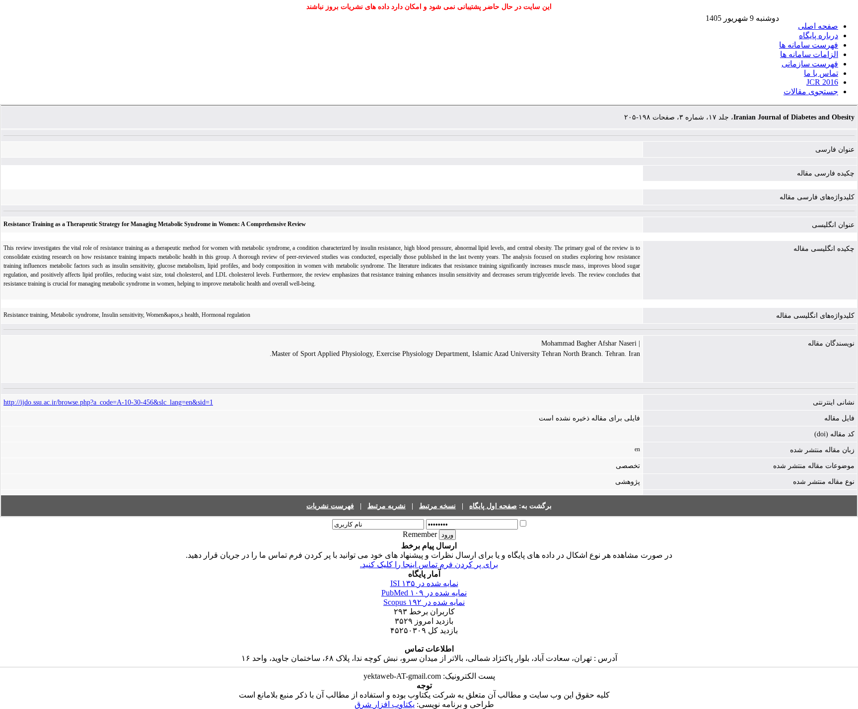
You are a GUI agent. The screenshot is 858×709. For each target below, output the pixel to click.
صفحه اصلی (818, 26)
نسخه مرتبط (437, 506)
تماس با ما (821, 73)
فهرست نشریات (330, 506)
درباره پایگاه (818, 35)
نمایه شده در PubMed (424, 593)
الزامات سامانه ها (809, 54)
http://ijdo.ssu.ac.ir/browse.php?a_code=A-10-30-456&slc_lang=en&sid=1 (108, 402)
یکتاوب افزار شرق (385, 704)
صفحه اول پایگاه (493, 506)
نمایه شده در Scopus (424, 602)
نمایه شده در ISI (424, 583)
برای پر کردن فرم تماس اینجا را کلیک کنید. (429, 564)
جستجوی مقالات (811, 91)
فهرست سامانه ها (808, 45)
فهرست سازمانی (810, 63)
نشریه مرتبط (386, 506)
